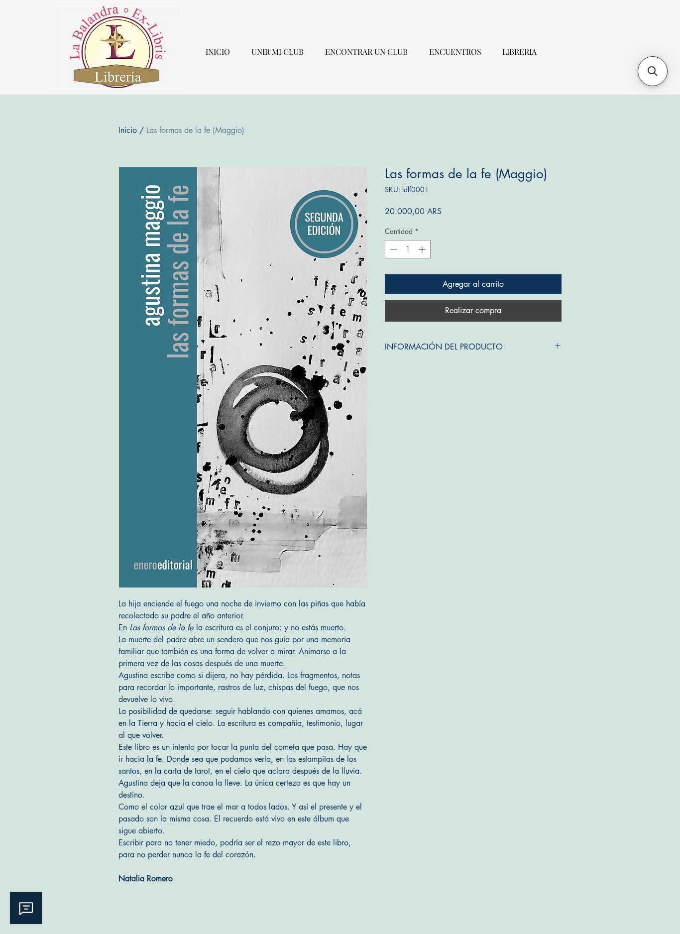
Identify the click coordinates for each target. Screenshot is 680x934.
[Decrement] (392, 249)
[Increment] (423, 249)
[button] (653, 71)
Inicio (127, 130)
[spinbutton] (408, 249)
